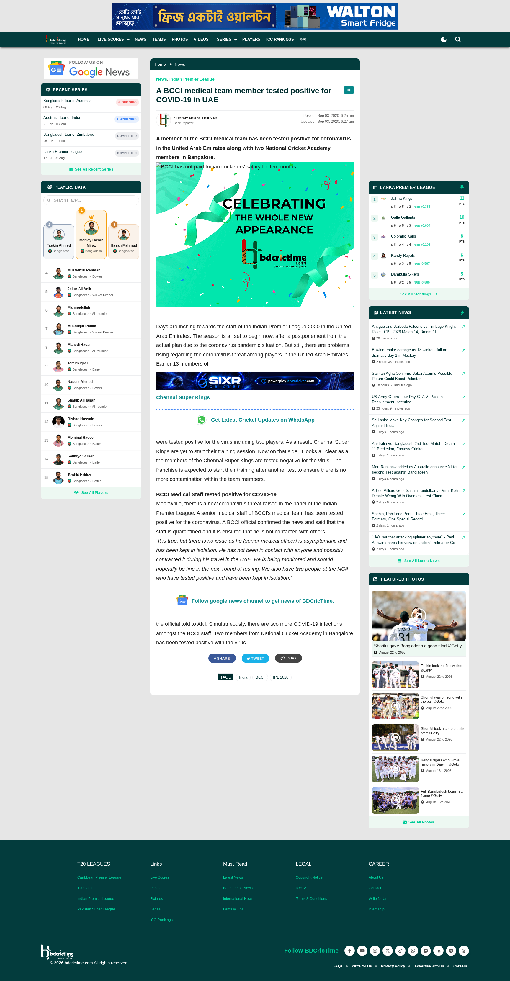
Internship (377, 909)
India (243, 677)
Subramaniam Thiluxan (195, 118)
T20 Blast (84, 888)
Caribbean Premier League (99, 877)
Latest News (233, 877)
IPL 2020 (280, 677)
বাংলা (303, 39)
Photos (180, 39)
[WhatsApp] (413, 951)
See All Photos (421, 822)
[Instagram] (375, 951)
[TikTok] (400, 951)
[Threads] (464, 951)
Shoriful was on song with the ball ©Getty (441, 699)
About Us (376, 877)
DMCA (301, 888)
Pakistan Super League (96, 909)
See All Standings (415, 294)
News (140, 39)
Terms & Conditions (311, 899)
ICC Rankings (280, 39)
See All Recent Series (94, 169)
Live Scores (159, 877)
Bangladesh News (238, 888)
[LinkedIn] (438, 951)
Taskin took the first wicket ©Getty (441, 668)
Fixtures (156, 899)
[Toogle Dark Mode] (444, 39)
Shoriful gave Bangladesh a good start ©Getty (418, 645)
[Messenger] (426, 951)
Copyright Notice (309, 877)
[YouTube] (362, 951)
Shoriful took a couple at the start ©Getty (443, 731)
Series (155, 909)
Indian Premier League (192, 79)
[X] (387, 951)
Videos (201, 39)
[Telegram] (451, 951)
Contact (375, 888)
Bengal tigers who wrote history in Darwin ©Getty (440, 762)
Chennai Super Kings (183, 397)
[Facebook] (349, 951)
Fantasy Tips (233, 909)
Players (251, 39)
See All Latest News (422, 561)
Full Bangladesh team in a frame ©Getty (442, 794)
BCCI (260, 677)
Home (83, 39)
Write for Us (378, 899)
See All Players (95, 493)
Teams (159, 39)
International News (238, 899)
